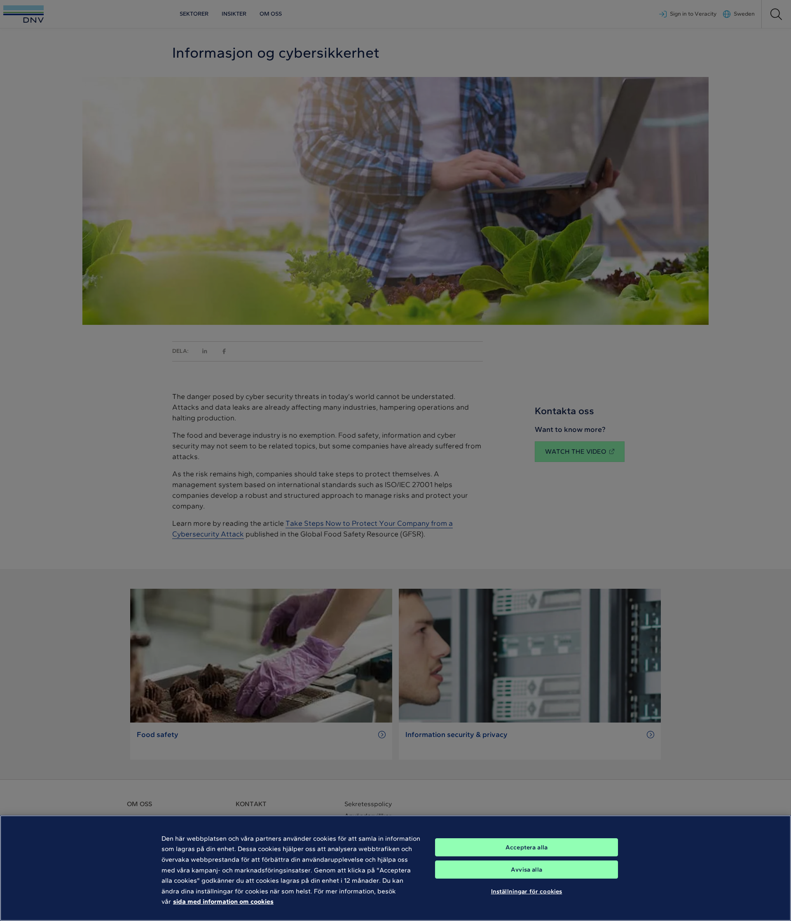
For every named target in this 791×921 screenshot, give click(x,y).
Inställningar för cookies (526, 891)
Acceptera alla (526, 847)
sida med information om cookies (223, 901)
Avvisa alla (526, 869)
